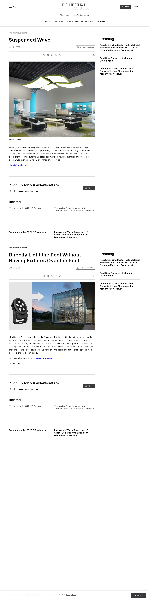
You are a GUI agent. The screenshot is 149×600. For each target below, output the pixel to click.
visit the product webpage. (41, 358)
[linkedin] (48, 55)
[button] (10, 7)
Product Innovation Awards (93, 21)
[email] (59, 55)
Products (47, 21)
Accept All (138, 595)
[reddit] (56, 55)
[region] (74, 595)
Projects (59, 21)
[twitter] (52, 55)
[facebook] (44, 55)
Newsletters (72, 21)
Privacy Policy (71, 595)
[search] (14, 7)
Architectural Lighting (18, 33)
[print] (93, 55)
